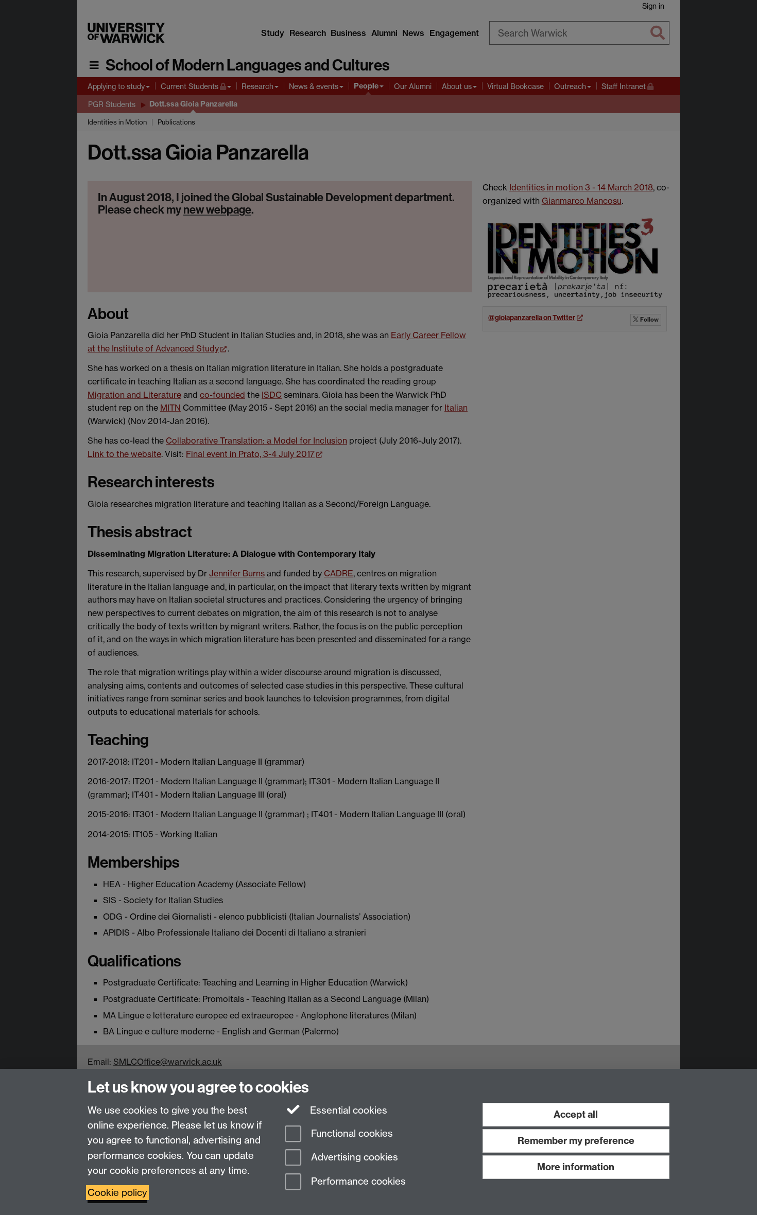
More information (575, 1167)
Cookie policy (117, 1193)
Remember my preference (576, 1141)
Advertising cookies (353, 1158)
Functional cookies (350, 1133)
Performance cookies (357, 1182)
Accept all (576, 1114)
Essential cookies (347, 1110)
